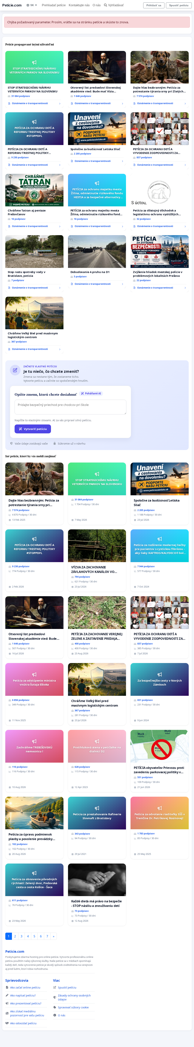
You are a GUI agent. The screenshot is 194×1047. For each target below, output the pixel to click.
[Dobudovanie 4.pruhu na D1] (97, 261)
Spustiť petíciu (179, 5)
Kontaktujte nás (79, 5)
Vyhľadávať (116, 5)
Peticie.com (12, 5)
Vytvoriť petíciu (35, 429)
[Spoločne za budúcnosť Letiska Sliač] (97, 138)
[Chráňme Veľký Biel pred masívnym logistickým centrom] (34, 325)
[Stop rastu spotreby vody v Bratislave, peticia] (34, 263)
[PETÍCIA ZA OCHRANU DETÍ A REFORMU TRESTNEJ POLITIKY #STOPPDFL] (34, 140)
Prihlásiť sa (153, 5)
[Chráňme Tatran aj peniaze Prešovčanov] (34, 202)
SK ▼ (33, 5)
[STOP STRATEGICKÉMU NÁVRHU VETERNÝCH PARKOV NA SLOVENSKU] (34, 79)
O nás (97, 5)
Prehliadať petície (54, 5)
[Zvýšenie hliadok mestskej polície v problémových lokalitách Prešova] (160, 263)
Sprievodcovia (16, 980)
